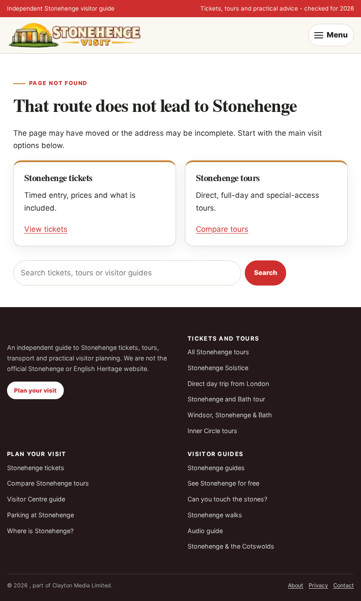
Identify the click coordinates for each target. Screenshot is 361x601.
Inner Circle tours (212, 430)
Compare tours (222, 229)
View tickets (45, 229)
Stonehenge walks (215, 515)
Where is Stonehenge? (40, 530)
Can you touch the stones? (227, 499)
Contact (343, 585)
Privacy (318, 585)
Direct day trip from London (228, 383)
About (295, 585)
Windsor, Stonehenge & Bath (230, 415)
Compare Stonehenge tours (48, 483)
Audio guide (205, 530)
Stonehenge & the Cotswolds (231, 546)
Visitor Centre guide (36, 499)
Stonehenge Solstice (218, 367)
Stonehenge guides (216, 467)
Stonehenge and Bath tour (226, 399)
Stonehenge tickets (35, 467)
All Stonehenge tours (218, 352)
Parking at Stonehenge (40, 515)
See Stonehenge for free (223, 483)
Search (265, 272)
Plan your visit (35, 390)
